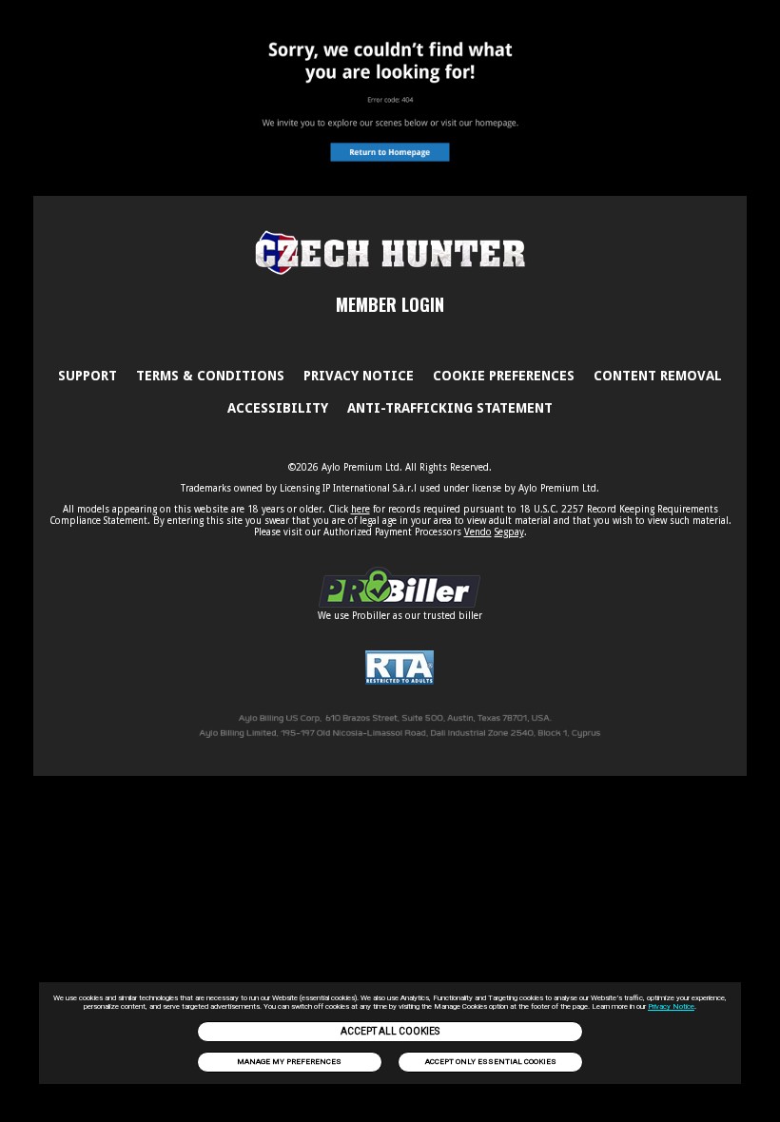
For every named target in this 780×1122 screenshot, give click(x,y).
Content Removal (658, 375)
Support (87, 375)
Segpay (509, 532)
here (360, 509)
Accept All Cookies (390, 1031)
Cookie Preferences (504, 375)
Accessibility (277, 408)
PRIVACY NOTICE (358, 375)
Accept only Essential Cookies (490, 1061)
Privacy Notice (671, 1006)
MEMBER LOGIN (390, 304)
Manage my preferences (289, 1061)
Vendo (478, 532)
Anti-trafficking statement (450, 408)
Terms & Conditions (210, 375)
